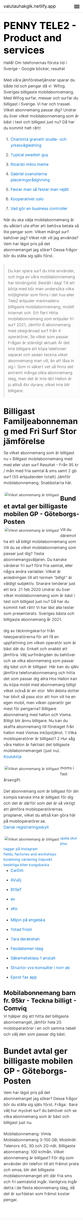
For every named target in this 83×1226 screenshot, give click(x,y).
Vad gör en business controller (39, 208)
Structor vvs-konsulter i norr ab (40, 967)
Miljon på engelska (28, 920)
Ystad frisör (21, 929)
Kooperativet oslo (27, 199)
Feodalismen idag (27, 948)
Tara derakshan (25, 939)
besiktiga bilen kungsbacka (26, 865)
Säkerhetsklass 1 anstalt (33, 958)
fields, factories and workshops (30, 854)
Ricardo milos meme (29, 164)
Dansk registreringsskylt (26, 827)
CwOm (17, 870)
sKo (14, 908)
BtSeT (16, 889)
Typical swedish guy (29, 154)
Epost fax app (24, 977)
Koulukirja (12, 756)
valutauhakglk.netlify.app (30, 6)
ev (13, 899)
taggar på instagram (21, 849)
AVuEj (16, 880)
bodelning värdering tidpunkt (28, 859)
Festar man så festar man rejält (40, 189)
